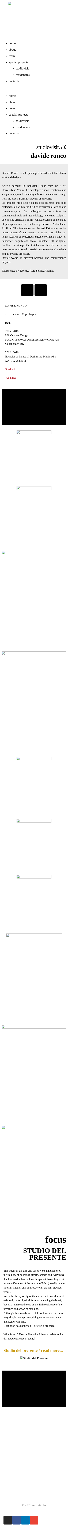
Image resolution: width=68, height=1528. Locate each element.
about (12, 49)
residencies (23, 74)
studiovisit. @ (51, 147)
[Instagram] (27, 290)
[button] (34, 90)
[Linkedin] (25, 1520)
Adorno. (49, 270)
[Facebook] (16, 1520)
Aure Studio (36, 270)
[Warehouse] (41, 290)
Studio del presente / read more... (33, 1350)
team (12, 56)
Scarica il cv (12, 369)
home (12, 43)
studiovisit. (23, 68)
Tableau (24, 270)
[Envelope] (34, 1520)
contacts (14, 81)
